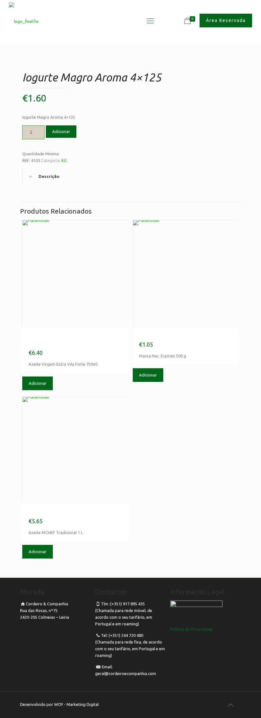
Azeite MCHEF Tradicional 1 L (74, 512)
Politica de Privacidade (191, 629)
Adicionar (61, 131)
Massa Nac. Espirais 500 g (178, 335)
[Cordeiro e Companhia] (24, 21)
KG (64, 160)
